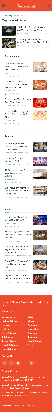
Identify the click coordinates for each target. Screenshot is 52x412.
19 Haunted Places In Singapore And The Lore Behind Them (32, 28)
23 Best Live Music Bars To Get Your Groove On (17, 218)
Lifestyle (31, 317)
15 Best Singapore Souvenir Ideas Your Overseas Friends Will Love (18, 234)
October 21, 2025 (13, 227)
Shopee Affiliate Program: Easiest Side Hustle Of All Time (16, 114)
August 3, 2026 (23, 165)
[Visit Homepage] (26, 5)
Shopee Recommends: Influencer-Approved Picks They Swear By (17, 66)
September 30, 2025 (39, 34)
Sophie (22, 46)
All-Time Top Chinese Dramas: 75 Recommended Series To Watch (17, 146)
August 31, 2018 (33, 46)
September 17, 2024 (13, 183)
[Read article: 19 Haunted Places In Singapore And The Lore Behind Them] (9, 31)
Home (4, 16)
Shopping (32, 337)
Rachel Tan (11, 223)
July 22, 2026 (22, 241)
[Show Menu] (3, 5)
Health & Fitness (10, 345)
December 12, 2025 (13, 124)
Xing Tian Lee (24, 34)
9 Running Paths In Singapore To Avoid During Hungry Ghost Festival (33, 40)
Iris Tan (10, 153)
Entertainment (8, 317)
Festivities (6, 329)
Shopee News (33, 329)
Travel (30, 345)
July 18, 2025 (22, 106)
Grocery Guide (9, 341)
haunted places (20, 16)
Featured (6, 325)
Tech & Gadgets (34, 341)
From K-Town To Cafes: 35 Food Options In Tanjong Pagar (17, 264)
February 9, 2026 (24, 256)
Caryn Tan (11, 73)
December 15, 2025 (13, 94)
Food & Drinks (9, 333)
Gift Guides (7, 337)
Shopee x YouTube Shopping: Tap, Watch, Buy (18, 100)
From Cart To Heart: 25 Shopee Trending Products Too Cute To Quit (17, 84)
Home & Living (9, 349)
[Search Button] (48, 5)
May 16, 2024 (22, 197)
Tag (10, 16)
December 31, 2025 (13, 76)
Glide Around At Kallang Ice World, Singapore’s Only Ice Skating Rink (17, 190)
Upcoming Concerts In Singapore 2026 (15, 159)
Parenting (32, 325)
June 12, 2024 (23, 270)
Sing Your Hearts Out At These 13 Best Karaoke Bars (18, 277)
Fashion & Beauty (10, 321)
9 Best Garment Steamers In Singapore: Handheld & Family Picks (18, 249)
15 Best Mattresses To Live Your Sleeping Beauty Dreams (18, 173)
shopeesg (32, 333)
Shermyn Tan (12, 179)
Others (30, 321)
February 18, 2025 (25, 282)
